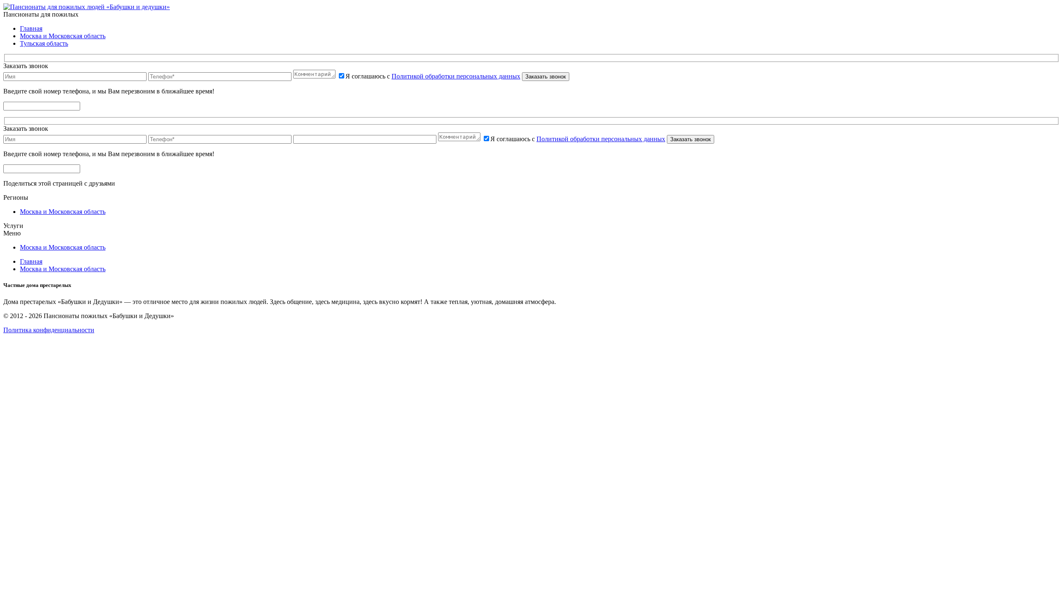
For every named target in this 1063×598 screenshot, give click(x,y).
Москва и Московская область (62, 35)
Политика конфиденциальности (48, 329)
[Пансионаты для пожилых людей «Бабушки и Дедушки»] (86, 6)
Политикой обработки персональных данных (456, 76)
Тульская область (44, 43)
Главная (31, 28)
